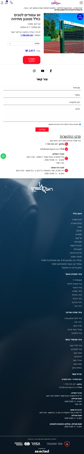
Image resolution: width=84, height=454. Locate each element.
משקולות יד (77, 280)
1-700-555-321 (51, 144)
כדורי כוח (78, 306)
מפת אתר (78, 241)
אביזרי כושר (77, 360)
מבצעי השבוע (76, 256)
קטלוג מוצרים (76, 223)
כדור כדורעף (77, 302)
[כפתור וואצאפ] (3, 156)
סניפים (79, 230)
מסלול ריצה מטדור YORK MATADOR (67, 264)
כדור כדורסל (77, 294)
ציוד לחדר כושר (76, 345)
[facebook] (51, 70)
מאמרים (78, 234)
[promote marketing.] (42, 451)
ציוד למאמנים (76, 349)
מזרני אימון (77, 325)
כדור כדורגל (77, 298)
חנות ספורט (77, 219)
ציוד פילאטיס (77, 333)
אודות (80, 227)
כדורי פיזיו (78, 322)
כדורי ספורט (77, 291)
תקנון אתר (78, 249)
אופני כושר (78, 353)
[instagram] (34, 70)
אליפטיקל (78, 356)
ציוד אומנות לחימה (74, 283)
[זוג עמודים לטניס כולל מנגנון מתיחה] (64, 33)
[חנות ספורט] (56, 2)
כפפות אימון (77, 367)
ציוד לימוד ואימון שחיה (73, 318)
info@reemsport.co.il (68, 387)
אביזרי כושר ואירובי (74, 329)
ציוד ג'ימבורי (77, 287)
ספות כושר (77, 364)
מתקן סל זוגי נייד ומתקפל (72, 267)
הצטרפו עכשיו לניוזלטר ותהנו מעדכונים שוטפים (63, 124)
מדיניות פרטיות (76, 253)
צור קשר (78, 238)
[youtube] (42, 70)
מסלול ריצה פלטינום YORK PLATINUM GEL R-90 (61, 260)
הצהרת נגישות (76, 245)
